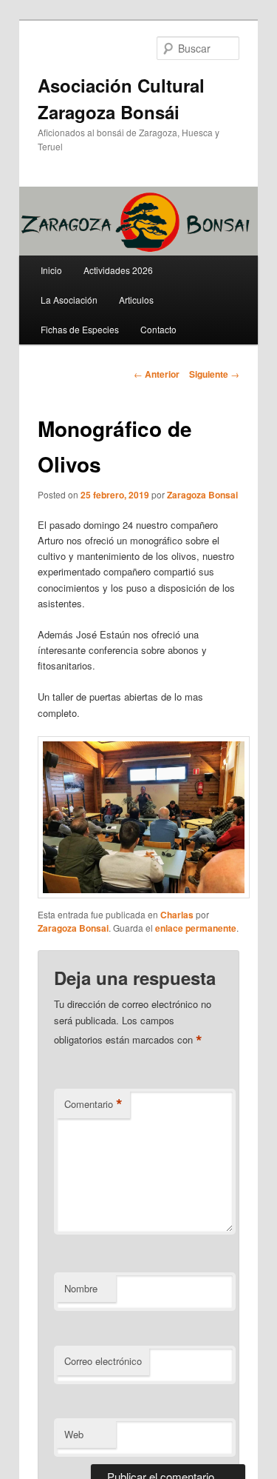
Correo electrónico (103, 1361)
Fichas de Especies (80, 329)
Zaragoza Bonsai (202, 494)
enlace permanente (195, 928)
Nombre (81, 1288)
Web (73, 1434)
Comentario (93, 1104)
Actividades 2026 (118, 270)
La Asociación (69, 299)
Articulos (136, 299)
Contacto (158, 329)
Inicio (51, 270)
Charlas (177, 914)
